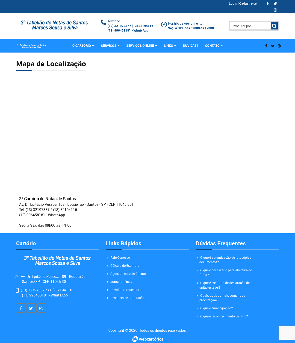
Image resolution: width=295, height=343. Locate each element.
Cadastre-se (248, 3)
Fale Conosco (120, 257)
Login (233, 3)
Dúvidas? (190, 45)
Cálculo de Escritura (124, 265)
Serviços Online (140, 45)
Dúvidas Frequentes (124, 289)
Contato (212, 45)
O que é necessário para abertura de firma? (225, 272)
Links (168, 45)
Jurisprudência (121, 281)
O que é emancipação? (216, 308)
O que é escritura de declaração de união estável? (224, 285)
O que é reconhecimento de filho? (224, 316)
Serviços (108, 45)
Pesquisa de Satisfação (127, 298)
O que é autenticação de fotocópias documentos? (225, 259)
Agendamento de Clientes (128, 273)
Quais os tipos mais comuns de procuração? (222, 297)
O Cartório (81, 45)
